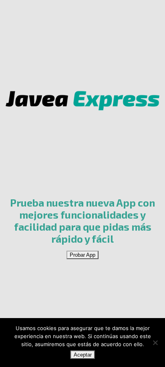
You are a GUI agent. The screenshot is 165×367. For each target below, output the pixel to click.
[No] (155, 343)
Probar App (82, 255)
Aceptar (83, 355)
